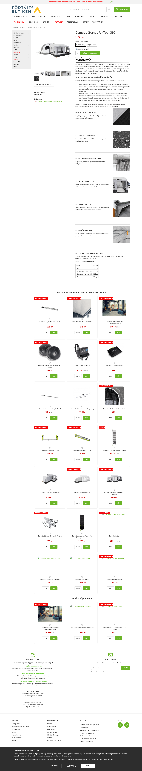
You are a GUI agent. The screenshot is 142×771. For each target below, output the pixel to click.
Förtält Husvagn (19, 17)
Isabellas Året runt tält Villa (89, 730)
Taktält (92, 17)
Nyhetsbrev (51, 726)
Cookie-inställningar (54, 740)
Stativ (86, 22)
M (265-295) (91, 45)
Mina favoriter (17, 737)
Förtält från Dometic (87, 733)
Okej (88, 766)
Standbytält (84, 727)
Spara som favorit (45, 84)
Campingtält (79, 17)
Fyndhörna (19, 22)
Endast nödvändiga (71, 765)
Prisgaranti (16, 724)
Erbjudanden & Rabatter (20, 726)
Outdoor (118, 17)
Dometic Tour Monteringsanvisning (49, 101)
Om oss (49, 724)
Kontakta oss (116, 2)
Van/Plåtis (55, 17)
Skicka (125, 668)
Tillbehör (33, 22)
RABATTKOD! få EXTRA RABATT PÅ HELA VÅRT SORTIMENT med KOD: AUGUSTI (76, 2)
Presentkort (16, 729)
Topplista (59, 22)
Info (45, 332)
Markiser (105, 17)
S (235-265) (80, 45)
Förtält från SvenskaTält (88, 739)
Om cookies (51, 729)
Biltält (67, 17)
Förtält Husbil (38, 17)
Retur (14, 740)
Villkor (14, 732)
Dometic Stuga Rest (92, 725)
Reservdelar (72, 22)
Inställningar (54, 766)
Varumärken (97, 22)
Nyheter (50, 737)
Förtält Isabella (85, 736)
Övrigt (46, 22)
